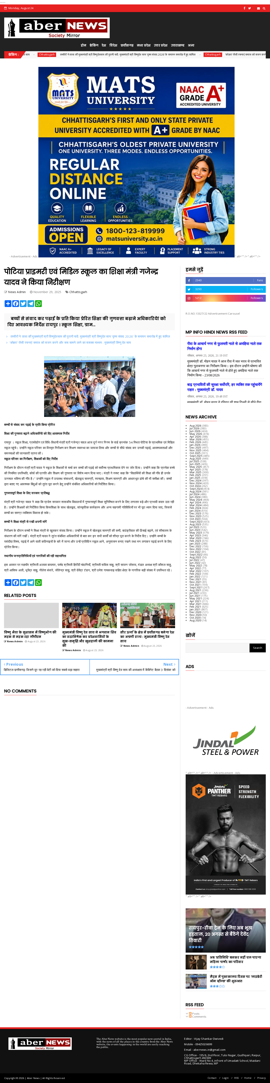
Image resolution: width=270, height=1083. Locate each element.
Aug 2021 (195, 590)
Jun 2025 (195, 464)
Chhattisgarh (167, 54)
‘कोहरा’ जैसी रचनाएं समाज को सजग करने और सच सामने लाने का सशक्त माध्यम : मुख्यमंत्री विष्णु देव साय (70, 342)
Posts (196, 1013)
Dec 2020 (195, 612)
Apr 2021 (195, 601)
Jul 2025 (195, 461)
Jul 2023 (195, 527)
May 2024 (196, 500)
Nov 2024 (196, 483)
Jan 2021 (195, 609)
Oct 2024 (195, 486)
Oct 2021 (195, 585)
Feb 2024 (195, 508)
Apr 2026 (195, 436)
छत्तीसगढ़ (127, 45)
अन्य (191, 45)
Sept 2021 (196, 587)
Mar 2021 (196, 604)
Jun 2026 (195, 431)
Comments (199, 1016)
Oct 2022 (195, 552)
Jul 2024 (195, 494)
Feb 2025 (195, 475)
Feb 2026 (195, 442)
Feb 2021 (195, 606)
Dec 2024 (195, 480)
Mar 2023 (196, 538)
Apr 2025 (195, 469)
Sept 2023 (196, 521)
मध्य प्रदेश (144, 45)
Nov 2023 (196, 516)
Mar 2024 (196, 505)
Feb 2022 (195, 574)
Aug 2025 (195, 458)
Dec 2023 (195, 513)
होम (83, 45)
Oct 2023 (195, 519)
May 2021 (196, 598)
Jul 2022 (195, 560)
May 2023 (196, 532)
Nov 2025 (196, 450)
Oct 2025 (195, 453)
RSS (236, 1078)
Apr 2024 (195, 502)
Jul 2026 (195, 428)
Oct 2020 (195, 617)
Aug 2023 (195, 524)
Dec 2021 (195, 579)
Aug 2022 (195, 557)
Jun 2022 (195, 563)
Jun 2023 (195, 530)
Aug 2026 (195, 425)
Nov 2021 (196, 582)
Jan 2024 (195, 510)
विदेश (113, 45)
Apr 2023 (195, 535)
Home (247, 1078)
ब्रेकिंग (94, 45)
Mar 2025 (196, 472)
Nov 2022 (196, 549)
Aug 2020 (195, 620)
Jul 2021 (195, 593)
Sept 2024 (196, 489)
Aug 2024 (195, 491)
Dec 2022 (195, 546)
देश (104, 45)
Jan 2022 (195, 576)
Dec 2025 (195, 447)
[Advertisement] (226, 685)
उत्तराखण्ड (178, 45)
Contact (212, 1078)
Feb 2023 (195, 541)
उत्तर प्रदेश (160, 45)
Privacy (261, 1078)
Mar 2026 (196, 439)
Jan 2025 (195, 478)
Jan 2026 (195, 445)
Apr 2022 (195, 568)
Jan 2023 (195, 543)
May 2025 (196, 467)
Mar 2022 (196, 571)
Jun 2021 (195, 596)
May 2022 (196, 565)
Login (225, 1078)
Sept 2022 (196, 554)
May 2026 (196, 434)
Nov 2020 (196, 615)
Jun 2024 (195, 497)
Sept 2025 (196, 456)
